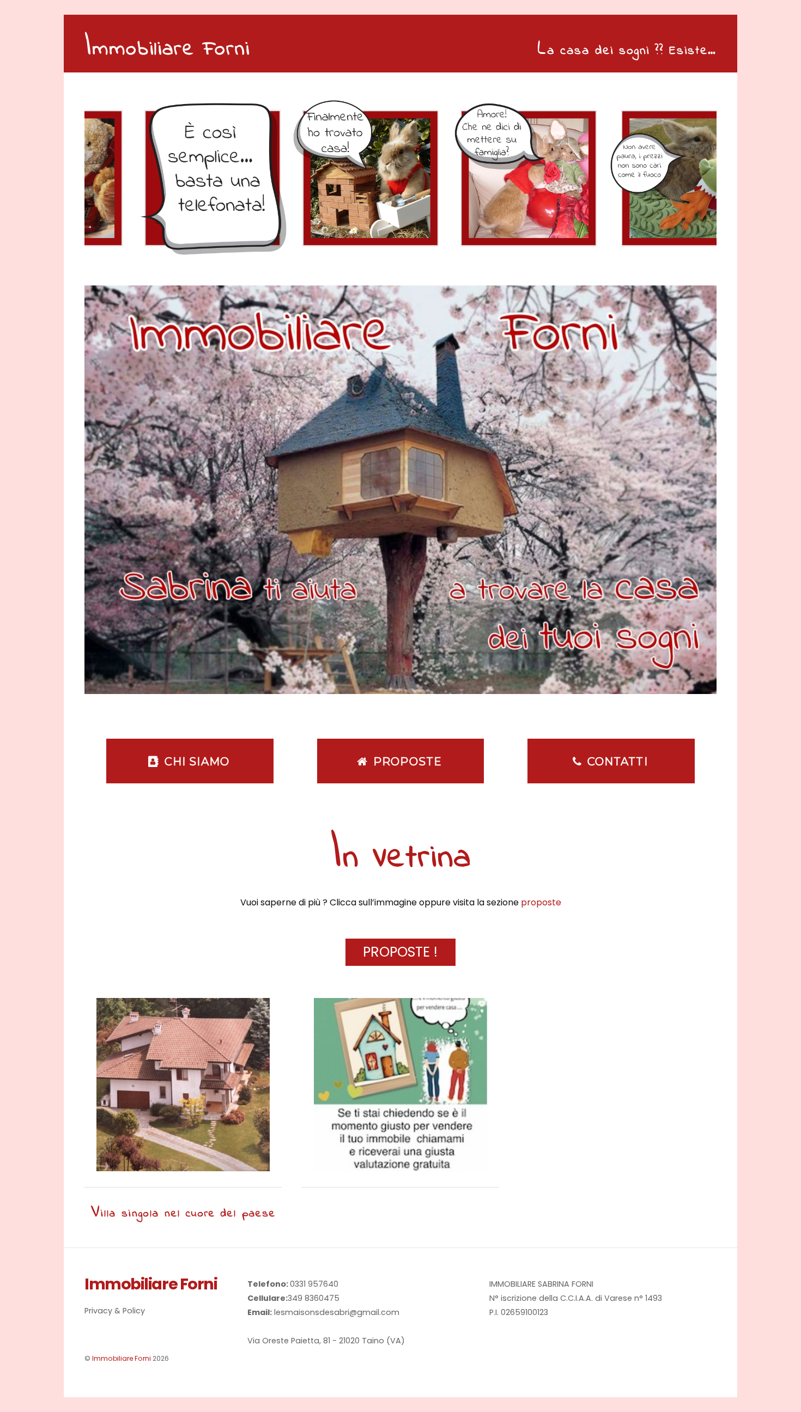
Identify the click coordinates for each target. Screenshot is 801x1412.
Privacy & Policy (114, 1310)
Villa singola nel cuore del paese (183, 1214)
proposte (541, 902)
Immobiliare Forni (121, 1358)
